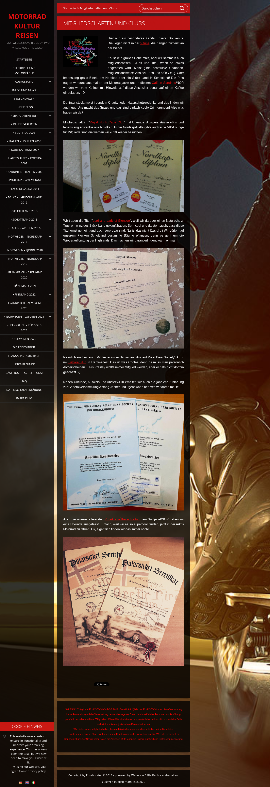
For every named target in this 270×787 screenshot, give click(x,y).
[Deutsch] (20, 782)
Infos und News (24, 90)
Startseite (24, 59)
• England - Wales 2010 (24, 180)
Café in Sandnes (164, 82)
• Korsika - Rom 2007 (24, 150)
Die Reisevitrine (24, 347)
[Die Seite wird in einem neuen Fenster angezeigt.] (80, 51)
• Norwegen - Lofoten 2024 (24, 316)
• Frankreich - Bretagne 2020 (24, 274)
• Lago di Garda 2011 (24, 189)
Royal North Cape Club (107, 122)
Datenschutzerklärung (24, 390)
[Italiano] (33, 782)
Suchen (182, 8)
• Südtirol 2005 (24, 132)
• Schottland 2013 (24, 211)
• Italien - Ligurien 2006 (24, 141)
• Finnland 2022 (24, 294)
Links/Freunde (24, 364)
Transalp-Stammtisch (24, 356)
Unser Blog (24, 107)
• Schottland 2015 (24, 219)
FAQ (24, 381)
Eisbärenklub (77, 362)
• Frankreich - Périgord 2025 (24, 327)
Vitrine (144, 43)
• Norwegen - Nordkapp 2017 (24, 239)
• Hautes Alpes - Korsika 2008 (24, 160)
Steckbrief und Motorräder (24, 70)
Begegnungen (24, 98)
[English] (27, 782)
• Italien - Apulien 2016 (24, 228)
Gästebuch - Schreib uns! (24, 373)
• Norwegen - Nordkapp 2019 (24, 261)
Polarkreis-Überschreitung (123, 519)
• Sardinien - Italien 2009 (24, 172)
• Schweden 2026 (24, 339)
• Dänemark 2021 (24, 286)
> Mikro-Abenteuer (24, 115)
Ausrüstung (24, 81)
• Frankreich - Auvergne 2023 (24, 305)
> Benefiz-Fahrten (24, 124)
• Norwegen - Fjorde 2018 (24, 250)
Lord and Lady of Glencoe (111, 220)
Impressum (24, 398)
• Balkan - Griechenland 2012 (24, 199)
